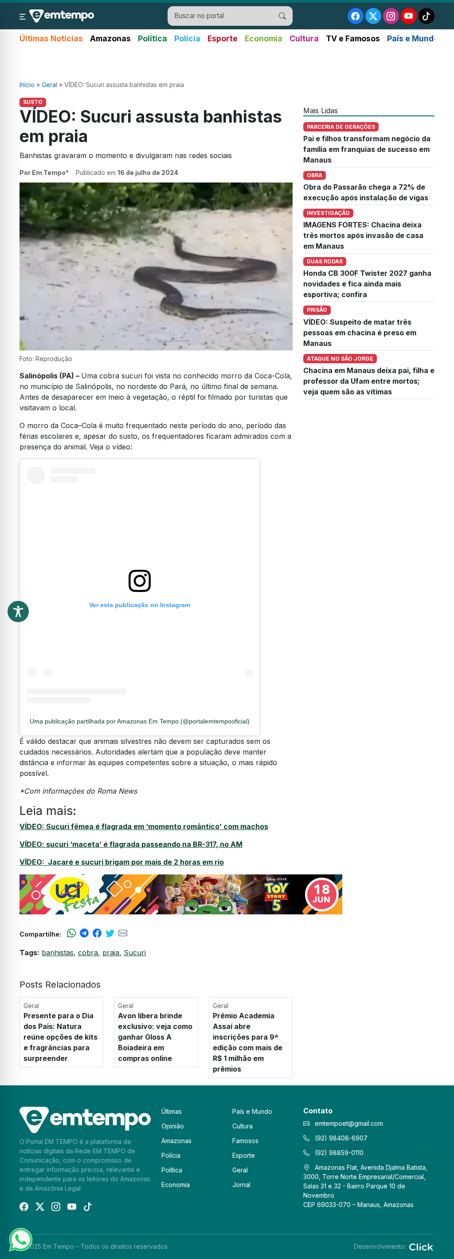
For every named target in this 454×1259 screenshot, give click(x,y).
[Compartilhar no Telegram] (84, 933)
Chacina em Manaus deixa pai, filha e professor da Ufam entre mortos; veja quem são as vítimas (368, 381)
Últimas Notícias (51, 38)
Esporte (222, 38)
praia (110, 952)
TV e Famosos (353, 38)
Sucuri (135, 952)
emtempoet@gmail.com (349, 1123)
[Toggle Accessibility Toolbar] (18, 611)
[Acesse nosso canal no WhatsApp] (20, 1239)
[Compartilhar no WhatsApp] (71, 933)
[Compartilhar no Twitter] (110, 933)
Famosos (245, 1140)
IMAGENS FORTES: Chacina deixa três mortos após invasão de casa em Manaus (363, 235)
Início (27, 84)
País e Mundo (412, 38)
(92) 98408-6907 (340, 1138)
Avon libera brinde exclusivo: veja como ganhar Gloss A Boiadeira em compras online (155, 1037)
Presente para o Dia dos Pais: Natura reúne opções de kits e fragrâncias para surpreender (60, 1037)
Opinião (172, 1126)
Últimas (171, 1111)
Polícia (187, 38)
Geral (49, 84)
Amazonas (110, 38)
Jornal (241, 1184)
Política (152, 38)
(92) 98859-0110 (338, 1152)
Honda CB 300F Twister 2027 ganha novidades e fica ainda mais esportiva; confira (367, 284)
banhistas (58, 952)
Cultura (304, 38)
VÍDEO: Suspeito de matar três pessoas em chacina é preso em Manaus (359, 333)
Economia (263, 38)
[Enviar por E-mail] (122, 933)
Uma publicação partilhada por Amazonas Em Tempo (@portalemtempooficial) (140, 721)
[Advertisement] (227, 63)
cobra (88, 952)
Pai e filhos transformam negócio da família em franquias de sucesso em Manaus (367, 149)
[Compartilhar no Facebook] (97, 933)
